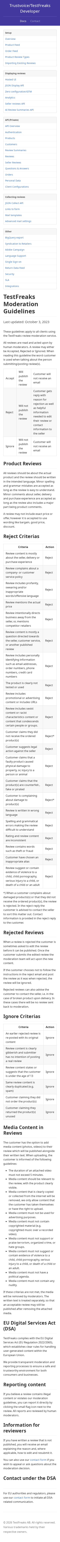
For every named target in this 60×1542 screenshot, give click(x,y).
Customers (11, 144)
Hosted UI (10, 79)
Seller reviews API (15, 103)
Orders (9, 174)
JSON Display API (14, 85)
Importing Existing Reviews (20, 63)
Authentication (13, 132)
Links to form (12, 209)
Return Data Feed (15, 267)
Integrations (12, 286)
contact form (38, 1460)
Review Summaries (15, 150)
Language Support (15, 255)
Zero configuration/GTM (18, 91)
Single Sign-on (13, 261)
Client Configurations (17, 186)
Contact (35, 21)
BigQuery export (14, 237)
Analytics (10, 97)
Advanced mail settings (18, 221)
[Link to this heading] (44, 464)
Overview (10, 38)
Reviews (9, 156)
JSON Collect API (14, 203)
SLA (7, 280)
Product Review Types (17, 56)
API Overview (12, 126)
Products (10, 138)
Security (9, 274)
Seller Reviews (13, 162)
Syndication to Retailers (18, 243)
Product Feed (12, 44)
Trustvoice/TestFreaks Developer (30, 8)
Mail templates (13, 215)
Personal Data (13, 180)
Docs (23, 21)
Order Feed (11, 51)
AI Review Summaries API (19, 109)
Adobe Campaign (14, 249)
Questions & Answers (17, 168)
